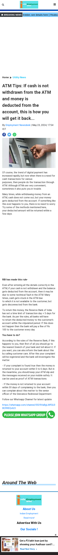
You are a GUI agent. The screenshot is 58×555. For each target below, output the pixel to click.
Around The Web (19, 482)
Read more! (29, 518)
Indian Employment (29, 513)
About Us (29, 509)
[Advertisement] (29, 47)
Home (5, 77)
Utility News (19, 77)
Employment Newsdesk (18, 125)
